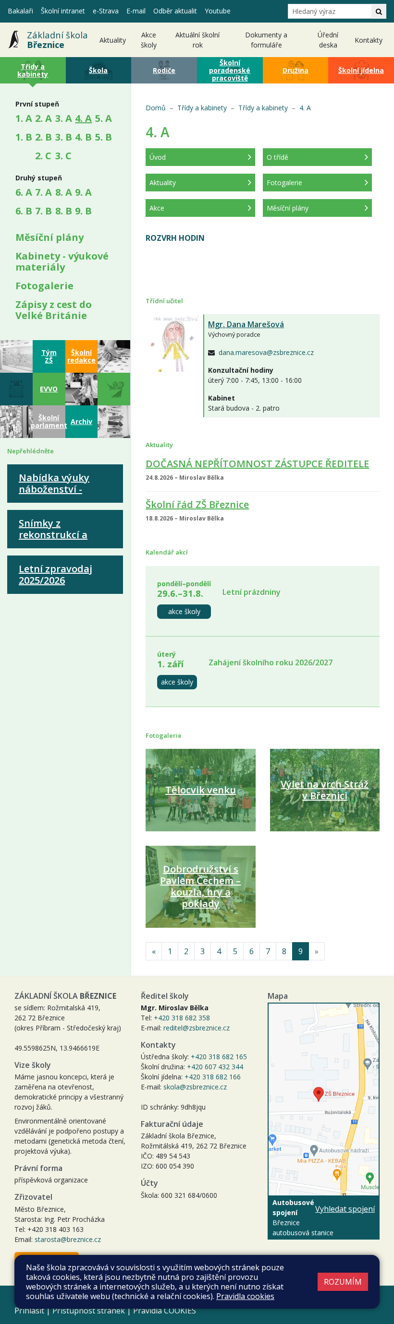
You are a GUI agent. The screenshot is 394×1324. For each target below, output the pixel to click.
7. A (43, 192)
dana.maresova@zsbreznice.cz (266, 352)
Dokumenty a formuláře (266, 39)
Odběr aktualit (175, 10)
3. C (63, 155)
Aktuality (112, 40)
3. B (63, 136)
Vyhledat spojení (345, 1209)
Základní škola (57, 39)
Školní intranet (63, 10)
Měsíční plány (49, 237)
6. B (23, 210)
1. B (23, 136)
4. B (83, 136)
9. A (83, 192)
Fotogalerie (44, 285)
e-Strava (106, 10)
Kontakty (368, 40)
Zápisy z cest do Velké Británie (53, 310)
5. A (103, 118)
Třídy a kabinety (202, 107)
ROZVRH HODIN (175, 238)
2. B (43, 136)
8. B (63, 210)
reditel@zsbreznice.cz (196, 1027)
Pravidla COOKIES (164, 1310)
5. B (103, 136)
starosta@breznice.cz (68, 1239)
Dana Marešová (246, 324)
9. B (83, 210)
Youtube (218, 10)
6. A (23, 192)
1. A (23, 118)
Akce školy (149, 39)
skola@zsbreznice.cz (195, 1086)
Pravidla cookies (245, 1296)
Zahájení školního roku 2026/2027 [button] (270, 662)
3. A (63, 118)
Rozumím (343, 1282)
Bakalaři (20, 10)
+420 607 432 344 (215, 1066)
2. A (43, 118)
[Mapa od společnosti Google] (324, 1099)
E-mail (136, 10)
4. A (85, 118)
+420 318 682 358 (182, 1017)
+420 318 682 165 (219, 1056)
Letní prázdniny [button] (251, 592)
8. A (63, 192)
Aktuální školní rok (197, 39)
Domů (156, 107)
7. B (43, 210)
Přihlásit (29, 1310)
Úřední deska (328, 39)
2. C (43, 155)
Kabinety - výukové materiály (62, 261)
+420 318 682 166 (213, 1076)
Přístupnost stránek (88, 1310)
